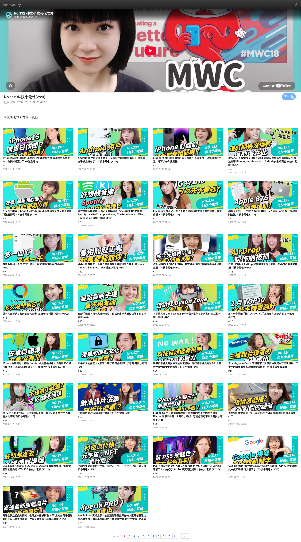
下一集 (289, 96)
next (185, 536)
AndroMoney (12, 4)
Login (295, 4)
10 (169, 536)
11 (175, 536)
